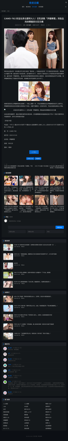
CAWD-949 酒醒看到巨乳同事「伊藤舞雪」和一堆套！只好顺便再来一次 (26, 188)
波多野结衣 (48, 428)
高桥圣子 (48, 406)
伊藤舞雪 (38, 158)
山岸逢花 (26, 423)
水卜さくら (6, 428)
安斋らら (48, 423)
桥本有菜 (26, 417)
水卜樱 (26, 425)
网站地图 (40, 436)
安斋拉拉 (5, 423)
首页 (23, 6)
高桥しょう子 (27, 412)
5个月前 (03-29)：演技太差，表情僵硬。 (15, 348)
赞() (48, 25)
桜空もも (48, 414)
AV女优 (26, 406)
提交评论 (59, 227)
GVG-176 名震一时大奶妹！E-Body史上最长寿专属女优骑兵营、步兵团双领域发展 (49, 166)
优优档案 (41, 6)
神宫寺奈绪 (6, 412)
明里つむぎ (48, 403)
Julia (4, 406)
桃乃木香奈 (48, 409)
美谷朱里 (26, 428)
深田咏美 (5, 414)
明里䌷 (47, 420)
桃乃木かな (27, 409)
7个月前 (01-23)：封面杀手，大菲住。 (15, 376)
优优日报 (34, 3)
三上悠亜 (26, 403)
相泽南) (5, 425)
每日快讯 (28, 6)
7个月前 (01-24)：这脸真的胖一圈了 (14, 371)
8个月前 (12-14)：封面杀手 (15, 392)
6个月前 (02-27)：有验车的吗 (14, 354)
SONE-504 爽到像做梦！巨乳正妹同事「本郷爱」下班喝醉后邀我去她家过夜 (18, 166)
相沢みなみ (48, 417)
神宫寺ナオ (48, 412)
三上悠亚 (5, 403)
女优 (4, 409)
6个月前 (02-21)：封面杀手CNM (15, 359)
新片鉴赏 (34, 6)
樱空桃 (26, 414)
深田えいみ (6, 417)
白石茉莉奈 (48, 425)
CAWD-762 (30, 158)
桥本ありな (27, 420)
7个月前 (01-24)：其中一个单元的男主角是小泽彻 (16, 365)
